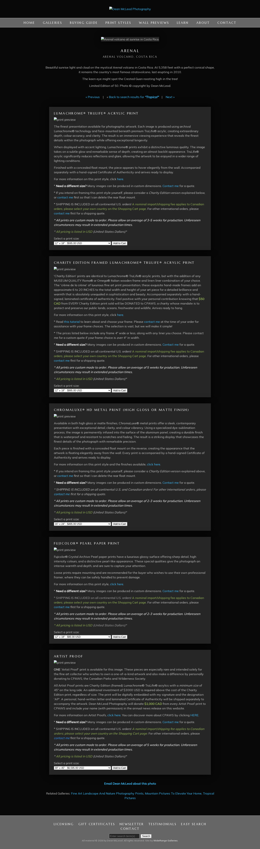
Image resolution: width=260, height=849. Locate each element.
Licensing (64, 824)
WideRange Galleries (165, 840)
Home (29, 23)
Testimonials (162, 824)
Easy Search (193, 824)
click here (153, 464)
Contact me (171, 186)
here (120, 179)
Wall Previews (154, 23)
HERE (194, 715)
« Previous (93, 97)
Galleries (52, 23)
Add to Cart (119, 243)
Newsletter (132, 824)
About (203, 23)
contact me (65, 197)
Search (146, 836)
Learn (183, 23)
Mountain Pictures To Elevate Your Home (173, 793)
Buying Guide (84, 23)
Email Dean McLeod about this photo (130, 783)
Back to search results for (134, 97)
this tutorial (72, 322)
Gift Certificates (96, 824)
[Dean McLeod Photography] (130, 16)
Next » (170, 97)
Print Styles (118, 23)
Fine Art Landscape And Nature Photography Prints (107, 793)
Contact (226, 23)
